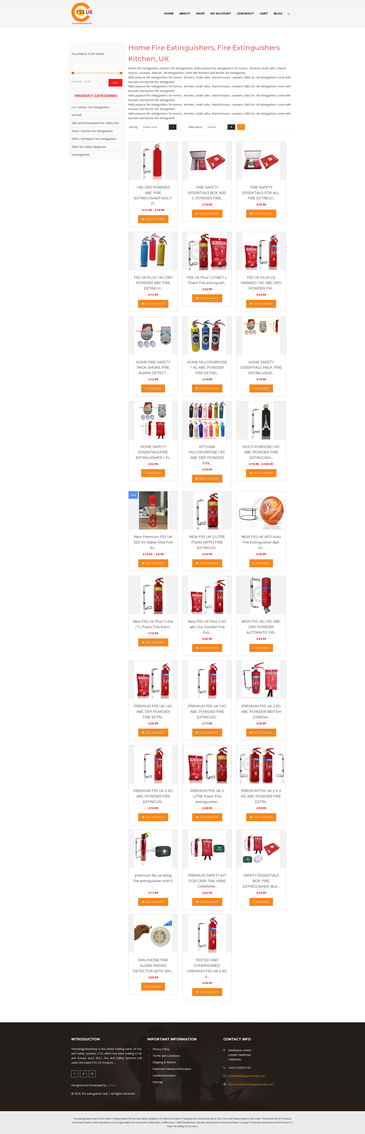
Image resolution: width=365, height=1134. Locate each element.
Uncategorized (80, 154)
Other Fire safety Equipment (88, 147)
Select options (155, 219)
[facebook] (74, 1073)
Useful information (164, 1075)
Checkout (245, 13)
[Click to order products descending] (241, 127)
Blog (278, 13)
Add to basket (263, 213)
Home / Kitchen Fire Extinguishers (92, 131)
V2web (111, 1085)
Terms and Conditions (166, 1056)
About (184, 13)
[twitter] (83, 1073)
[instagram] (92, 1073)
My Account (220, 13)
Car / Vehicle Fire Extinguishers (90, 107)
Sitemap (158, 1082)
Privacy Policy (161, 1049)
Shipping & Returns (164, 1062)
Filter (115, 82)
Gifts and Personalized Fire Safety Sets (95, 123)
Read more (154, 388)
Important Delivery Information (172, 1069)
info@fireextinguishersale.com (246, 1076)
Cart (264, 13)
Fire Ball (76, 115)
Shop (200, 13)
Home (169, 13)
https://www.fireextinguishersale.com (251, 1084)
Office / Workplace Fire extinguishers (94, 139)
